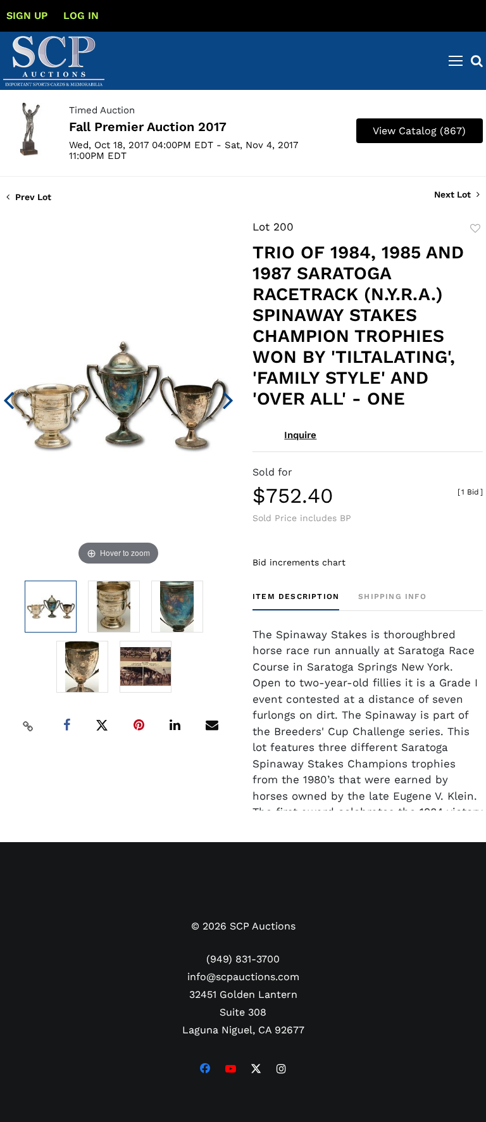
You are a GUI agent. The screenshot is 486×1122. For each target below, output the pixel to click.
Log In (81, 15)
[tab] (295, 601)
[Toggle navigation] (455, 60)
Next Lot (453, 194)
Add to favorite (475, 229)
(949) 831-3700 (243, 959)
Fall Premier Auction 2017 (148, 126)
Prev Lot (32, 197)
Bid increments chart (299, 562)
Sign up (26, 15)
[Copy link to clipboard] (28, 725)
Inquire (300, 435)
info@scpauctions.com (243, 977)
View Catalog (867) (419, 131)
